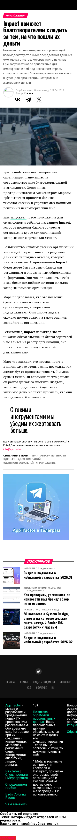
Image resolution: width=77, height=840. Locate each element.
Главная (10, 682)
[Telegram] (28, 99)
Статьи (24, 682)
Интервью (65, 682)
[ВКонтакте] (18, 99)
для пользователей (19, 463)
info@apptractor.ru (13, 449)
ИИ (53, 688)
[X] (39, 99)
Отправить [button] (8, 838)
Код (29, 688)
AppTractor (13, 705)
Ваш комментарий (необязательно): (29, 824)
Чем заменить (16, 804)
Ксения (28, 93)
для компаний (30, 459)
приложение (46, 463)
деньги (10, 459)
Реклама (12, 771)
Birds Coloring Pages (15, 796)
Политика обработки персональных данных (44, 717)
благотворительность (49, 455)
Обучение (41, 688)
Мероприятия (17, 778)
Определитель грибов (16, 786)
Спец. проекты (16, 775)
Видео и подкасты (44, 682)
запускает (18, 217)
